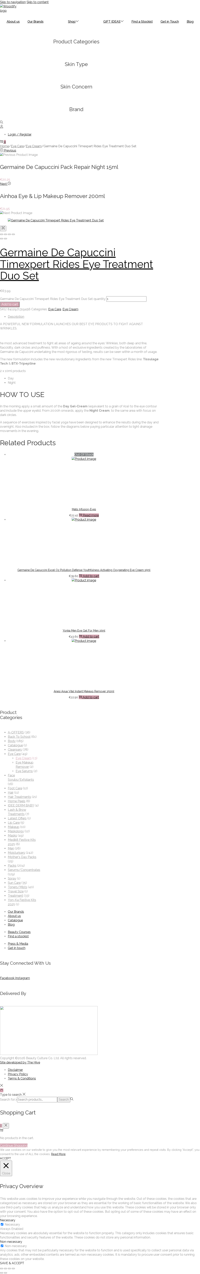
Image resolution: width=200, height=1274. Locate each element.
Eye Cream (34, 146)
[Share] (5, 234)
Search (64, 1099)
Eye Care (17, 146)
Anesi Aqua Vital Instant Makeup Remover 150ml (84, 691)
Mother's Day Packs (22, 857)
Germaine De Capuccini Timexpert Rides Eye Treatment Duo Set (76, 264)
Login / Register (19, 134)
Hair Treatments (19, 797)
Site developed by (20, 1062)
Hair (10, 792)
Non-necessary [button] (11, 1242)
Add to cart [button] (91, 576)
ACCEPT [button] (5, 1158)
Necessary (12, 1224)
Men (11, 848)
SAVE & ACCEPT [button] (12, 1263)
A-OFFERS (16, 732)
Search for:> (8, 1099)
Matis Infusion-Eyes (84, 509)
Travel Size (16, 891)
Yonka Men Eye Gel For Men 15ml (84, 630)
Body (12, 741)
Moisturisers (16, 853)
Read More (58, 1154)
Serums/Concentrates (24, 870)
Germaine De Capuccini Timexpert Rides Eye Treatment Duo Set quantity (52, 299)
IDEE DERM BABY (21, 805)
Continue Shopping (14, 1145)
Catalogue (15, 745)
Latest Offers (17, 818)
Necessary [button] (7, 1220)
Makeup (13, 827)
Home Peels (16, 801)
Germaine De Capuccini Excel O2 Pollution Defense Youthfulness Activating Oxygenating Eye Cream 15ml (83, 570)
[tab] (84, 317)
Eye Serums (24, 771)
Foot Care (15, 788)
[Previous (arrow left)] (1, 238)
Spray (12, 878)
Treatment (15, 896)
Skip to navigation (13, 2)
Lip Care (14, 822)
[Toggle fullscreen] (9, 234)
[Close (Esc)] (1, 234)
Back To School (19, 737)
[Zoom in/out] (13, 234)
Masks (12, 835)
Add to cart (10, 304)
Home (4, 146)
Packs (12, 865)
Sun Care (14, 883)
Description (16, 316)
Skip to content (38, 2)
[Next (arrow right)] (5, 238)
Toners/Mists (17, 887)
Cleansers (15, 749)
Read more (91, 515)
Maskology (16, 831)
